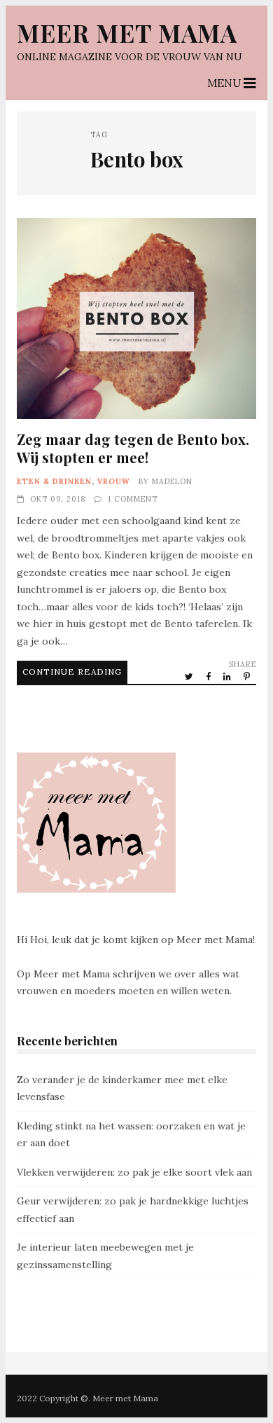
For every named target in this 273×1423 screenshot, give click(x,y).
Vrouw (113, 481)
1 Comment (133, 499)
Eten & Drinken (54, 481)
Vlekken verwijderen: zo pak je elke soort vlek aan (134, 1172)
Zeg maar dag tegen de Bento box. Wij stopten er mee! (136, 318)
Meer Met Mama (127, 32)
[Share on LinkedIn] (228, 676)
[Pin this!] (247, 676)
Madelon (172, 481)
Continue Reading (72, 671)
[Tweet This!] (190, 676)
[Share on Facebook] (209, 676)
